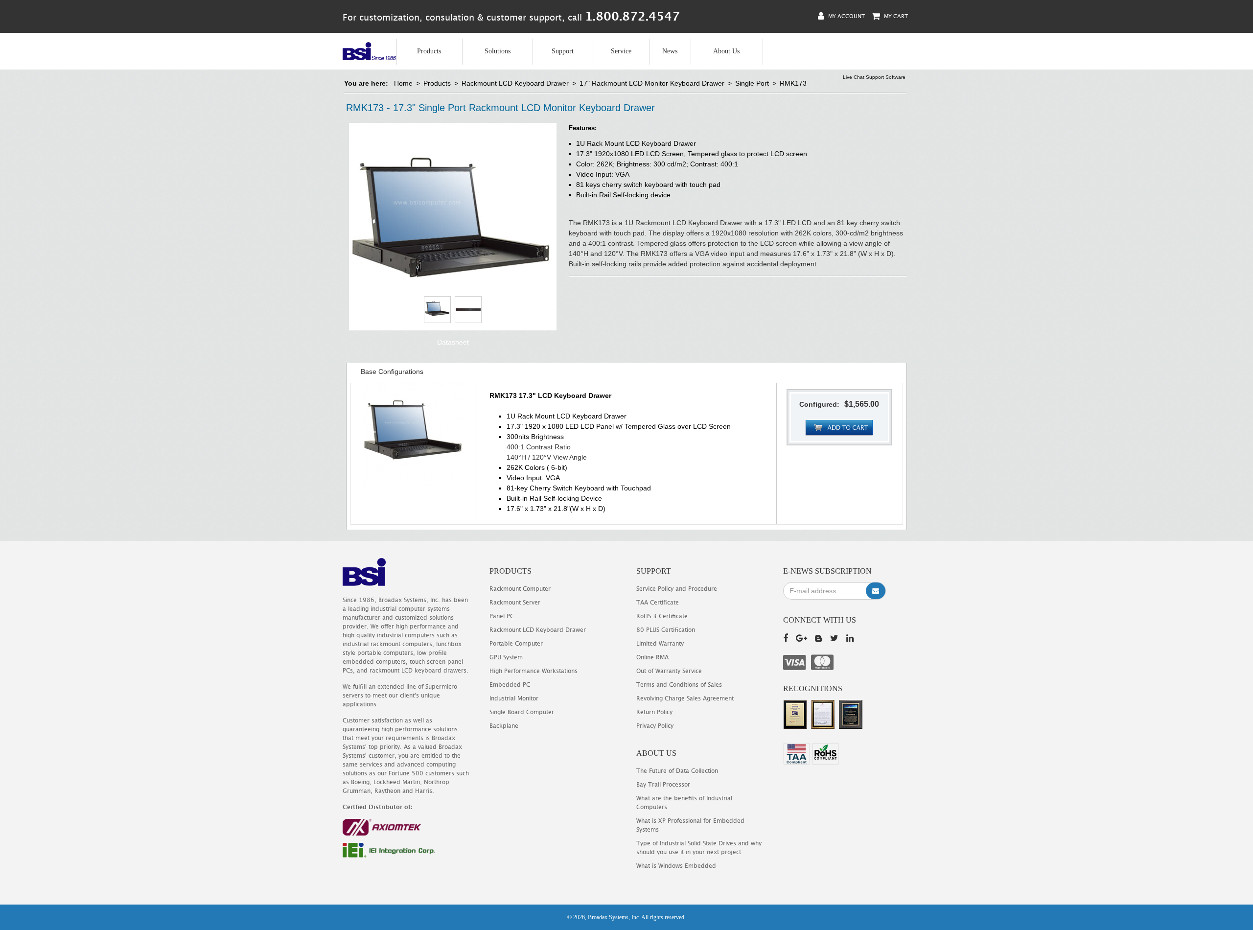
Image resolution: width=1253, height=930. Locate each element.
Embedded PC (509, 684)
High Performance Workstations (533, 670)
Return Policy (654, 712)
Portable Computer (516, 643)
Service (621, 51)
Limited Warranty (660, 643)
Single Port (752, 83)
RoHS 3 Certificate (662, 616)
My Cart (895, 16)
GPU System (506, 657)
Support (563, 51)
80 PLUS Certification (665, 629)
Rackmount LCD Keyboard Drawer (515, 83)
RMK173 (793, 83)
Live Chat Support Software (874, 77)
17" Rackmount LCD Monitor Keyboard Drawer (652, 83)
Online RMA (652, 657)
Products (429, 51)
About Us (726, 51)
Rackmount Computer (520, 588)
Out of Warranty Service (669, 670)
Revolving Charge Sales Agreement (685, 698)
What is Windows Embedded (676, 865)
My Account (846, 16)
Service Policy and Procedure (676, 588)
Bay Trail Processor (663, 784)
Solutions (497, 51)
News (669, 51)
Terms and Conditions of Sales (679, 684)
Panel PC (501, 616)
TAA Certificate (657, 602)
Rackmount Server (514, 602)
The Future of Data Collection (677, 770)
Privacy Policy (654, 725)
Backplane (503, 725)
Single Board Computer (521, 712)
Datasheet (453, 342)
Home (403, 83)
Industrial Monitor (513, 698)
